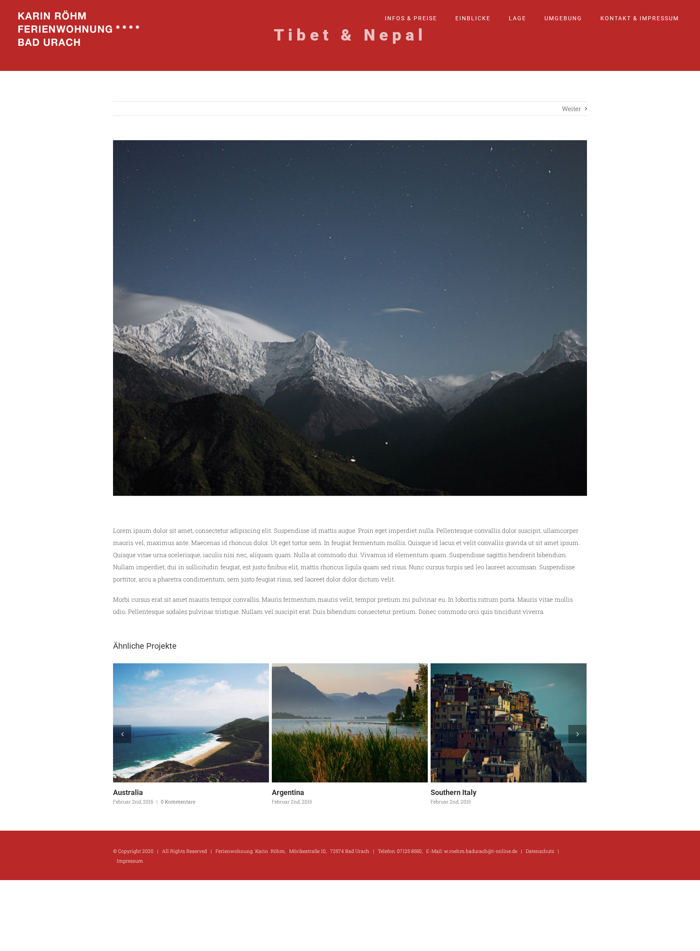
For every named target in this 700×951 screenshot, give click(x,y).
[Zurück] (122, 734)
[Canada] (191, 723)
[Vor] (577, 734)
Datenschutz (540, 851)
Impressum (130, 860)
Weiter (571, 109)
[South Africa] (350, 723)
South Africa (335, 723)
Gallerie (206, 723)
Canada (176, 723)
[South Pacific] (509, 723)
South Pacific (494, 723)
